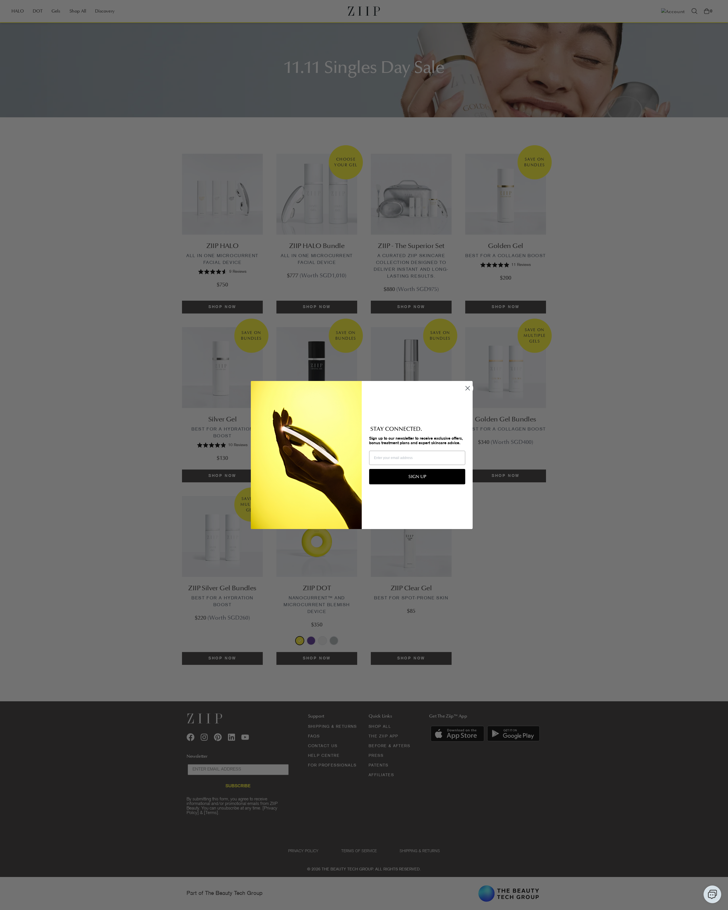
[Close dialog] (468, 388)
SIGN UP (417, 476)
